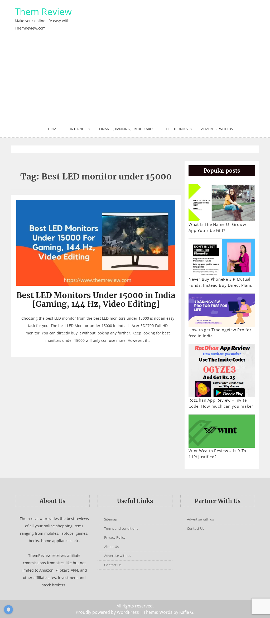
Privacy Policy (115, 537)
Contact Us (112, 564)
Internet (78, 128)
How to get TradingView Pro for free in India (220, 332)
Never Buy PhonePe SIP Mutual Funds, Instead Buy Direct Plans (220, 282)
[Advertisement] (135, 81)
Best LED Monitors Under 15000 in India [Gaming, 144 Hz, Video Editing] (95, 299)
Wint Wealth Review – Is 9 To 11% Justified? (217, 453)
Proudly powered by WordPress (107, 612)
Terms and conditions (121, 528)
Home (53, 128)
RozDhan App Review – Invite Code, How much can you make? (221, 403)
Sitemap (110, 519)
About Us (111, 546)
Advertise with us (217, 128)
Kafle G (186, 612)
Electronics (177, 128)
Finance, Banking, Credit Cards (126, 128)
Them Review (43, 11)
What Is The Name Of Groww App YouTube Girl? (217, 227)
